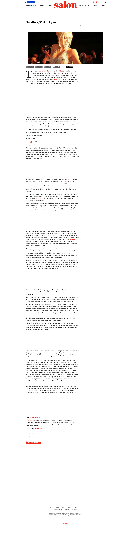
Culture (42, 6)
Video (103, 6)
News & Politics (31, 6)
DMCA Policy (65, 523)
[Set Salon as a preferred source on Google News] (69, 67)
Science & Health (84, 6)
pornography (39, 198)
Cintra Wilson (31, 27)
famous (69, 180)
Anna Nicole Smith (45, 71)
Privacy (76, 507)
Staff (63, 507)
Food (50, 6)
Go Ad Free (74, 509)
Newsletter (86, 2)
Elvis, (60, 71)
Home (51, 507)
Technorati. (54, 79)
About (57, 507)
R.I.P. (27, 436)
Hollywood (73, 239)
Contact (69, 507)
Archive (67, 509)
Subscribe (31, 2)
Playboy (28, 142)
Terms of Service (58, 509)
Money (95, 6)
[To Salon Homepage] (65, 5)
